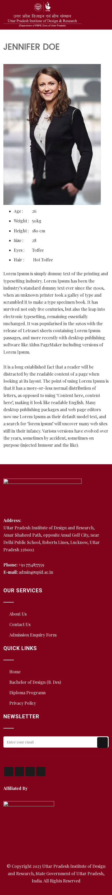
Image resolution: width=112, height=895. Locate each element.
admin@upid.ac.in (36, 572)
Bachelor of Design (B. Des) (35, 682)
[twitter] (19, 771)
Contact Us (19, 624)
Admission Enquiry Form (33, 635)
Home (15, 671)
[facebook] (8, 771)
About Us (18, 614)
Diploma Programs (27, 692)
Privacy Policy (22, 703)
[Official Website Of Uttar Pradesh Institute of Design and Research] (42, 14)
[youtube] (40, 771)
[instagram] (30, 771)
